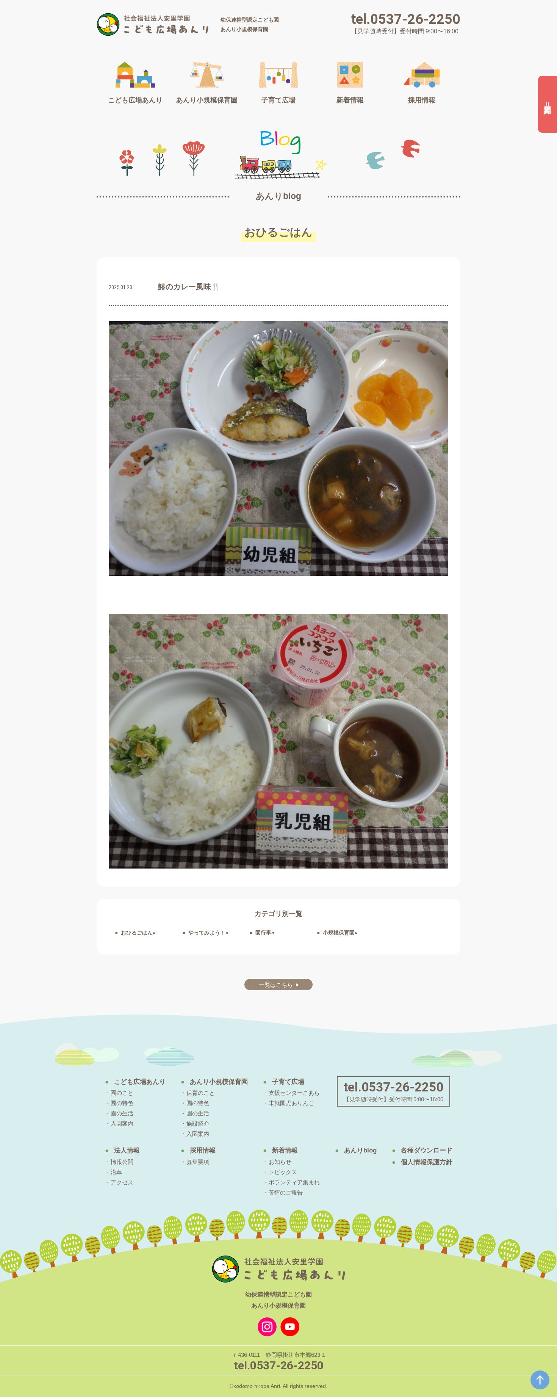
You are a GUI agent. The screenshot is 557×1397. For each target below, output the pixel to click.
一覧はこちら (276, 985)
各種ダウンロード (426, 1150)
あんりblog (360, 1150)
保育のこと (200, 1093)
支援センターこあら (294, 1093)
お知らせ (280, 1162)
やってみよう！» (208, 933)
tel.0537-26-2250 (405, 19)
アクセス (122, 1182)
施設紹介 (197, 1123)
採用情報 (203, 1150)
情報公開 (122, 1162)
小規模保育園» (340, 933)
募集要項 (197, 1162)
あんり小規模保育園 (219, 1081)
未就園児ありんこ (291, 1103)
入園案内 (122, 1123)
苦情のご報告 (286, 1192)
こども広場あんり (140, 1081)
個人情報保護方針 (426, 1162)
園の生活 (122, 1113)
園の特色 (122, 1103)
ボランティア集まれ (294, 1182)
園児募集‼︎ (547, 104)
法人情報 (127, 1150)
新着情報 (285, 1150)
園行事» (264, 933)
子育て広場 (288, 1081)
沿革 (116, 1172)
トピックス (283, 1172)
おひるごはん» (138, 933)
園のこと (122, 1093)
